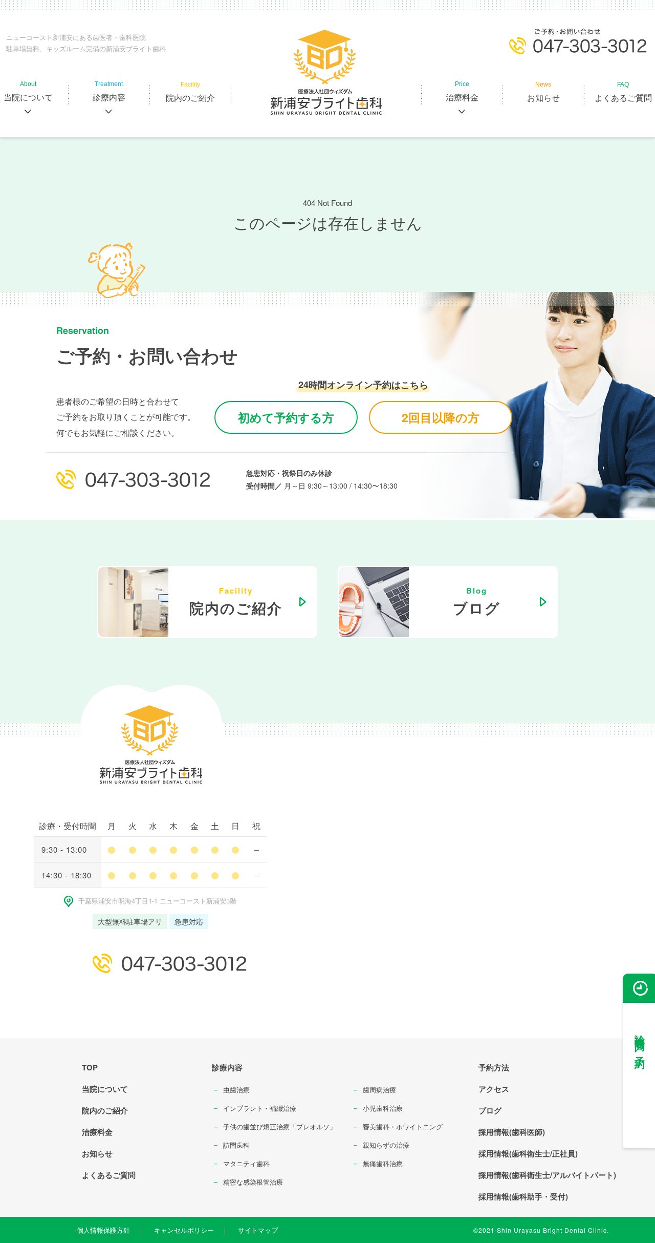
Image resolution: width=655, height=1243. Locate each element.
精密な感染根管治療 (253, 1182)
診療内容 (227, 1067)
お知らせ (97, 1153)
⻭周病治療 (379, 1089)
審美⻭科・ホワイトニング (403, 1126)
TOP (90, 1067)
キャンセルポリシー (184, 1230)
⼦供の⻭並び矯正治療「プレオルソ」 (279, 1126)
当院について (105, 1088)
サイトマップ (258, 1230)
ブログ (489, 1110)
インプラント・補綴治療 (259, 1108)
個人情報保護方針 (103, 1230)
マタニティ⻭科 (246, 1163)
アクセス (493, 1088)
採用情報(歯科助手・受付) (523, 1196)
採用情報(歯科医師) (511, 1131)
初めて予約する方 (286, 417)
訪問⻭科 (236, 1145)
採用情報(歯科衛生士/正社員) (528, 1153)
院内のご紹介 (105, 1110)
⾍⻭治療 (236, 1089)
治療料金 (97, 1131)
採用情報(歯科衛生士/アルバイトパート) (547, 1175)
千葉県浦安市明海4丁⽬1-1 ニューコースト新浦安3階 (157, 900)
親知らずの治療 (386, 1145)
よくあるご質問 (109, 1175)
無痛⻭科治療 (383, 1163)
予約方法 (493, 1067)
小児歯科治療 (383, 1108)
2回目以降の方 (440, 417)
